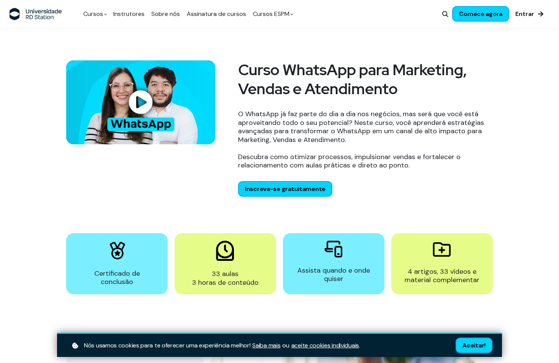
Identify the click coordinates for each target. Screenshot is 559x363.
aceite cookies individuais (325, 345)
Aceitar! (474, 345)
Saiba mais (266, 345)
